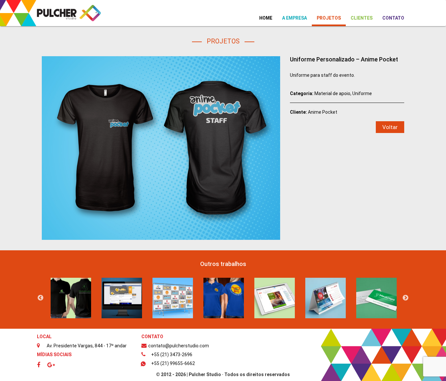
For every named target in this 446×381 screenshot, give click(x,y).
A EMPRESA (294, 18)
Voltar (390, 127)
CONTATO (393, 18)
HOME (268, 18)
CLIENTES (362, 18)
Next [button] (405, 298)
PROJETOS (329, 18)
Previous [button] (40, 298)
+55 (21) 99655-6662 (173, 363)
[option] (70, 298)
